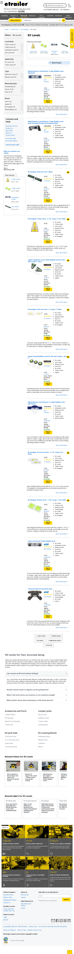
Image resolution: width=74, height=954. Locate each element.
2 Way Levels (33, 51)
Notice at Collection (9, 930)
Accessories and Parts (15, 711)
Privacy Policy (10, 135)
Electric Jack (42, 715)
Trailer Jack (9, 725)
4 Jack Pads (9, 743)
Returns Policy (7, 897)
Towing (4, 16)
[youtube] (69, 920)
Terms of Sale (21, 930)
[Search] (46, 5)
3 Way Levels (43, 51)
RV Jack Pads (11, 733)
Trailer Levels (56, 636)
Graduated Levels (54, 52)
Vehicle (32, 16)
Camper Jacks (45, 711)
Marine (50, 16)
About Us (9, 133)
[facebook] (57, 920)
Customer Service (51, 9)
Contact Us (9, 128)
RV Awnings (9, 718)
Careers (23, 897)
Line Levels (65, 51)
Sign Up (5, 920)
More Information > (62, 114)
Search (23, 908)
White (40, 747)
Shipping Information (9, 900)
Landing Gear (43, 725)
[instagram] (65, 920)
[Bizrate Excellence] (6, 940)
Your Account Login (12, 145)
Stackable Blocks (44, 736)
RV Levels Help (11, 138)
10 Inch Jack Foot (11, 747)
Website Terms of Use (35, 930)
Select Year (27, 20)
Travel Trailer (43, 721)
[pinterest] (61, 920)
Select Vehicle (15, 20)
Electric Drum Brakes (12, 721)
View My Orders (8, 895)
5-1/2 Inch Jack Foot (12, 740)
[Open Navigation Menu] (1, 2)
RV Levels (40, 640)
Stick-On (49, 645)
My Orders (65, 9)
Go (63, 20)
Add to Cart (48, 101)
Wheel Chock (43, 740)
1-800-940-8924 (12, 11)
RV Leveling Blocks (47, 733)
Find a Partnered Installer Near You (9, 910)
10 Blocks (41, 743)
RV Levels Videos (11, 141)
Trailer (23, 16)
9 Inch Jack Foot (10, 736)
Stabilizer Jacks (43, 718)
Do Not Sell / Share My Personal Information (53, 926)
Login (5, 917)
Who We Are (25, 895)
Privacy (40, 900)
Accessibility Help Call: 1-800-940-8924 (15, 926)
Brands (58, 16)
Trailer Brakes (10, 715)
